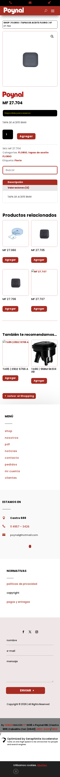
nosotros (11, 438)
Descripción (15, 182)
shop (8, 431)
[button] (52, 36)
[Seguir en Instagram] (36, 632)
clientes (11, 478)
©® (24, 725)
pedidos (11, 464)
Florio (18, 160)
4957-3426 (43, 729)
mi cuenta (12, 471)
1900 (55, 729)
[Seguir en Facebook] (23, 632)
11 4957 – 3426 (19, 526)
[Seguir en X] (30, 632)
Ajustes (42, 765)
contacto (12, 458)
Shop (7, 22)
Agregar (26, 136)
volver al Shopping (20, 396)
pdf (7, 444)
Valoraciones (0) (18, 187)
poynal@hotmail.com (24, 535)
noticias (11, 451)
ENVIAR (25, 690)
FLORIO (15, 22)
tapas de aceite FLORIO (34, 22)
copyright (13, 593)
